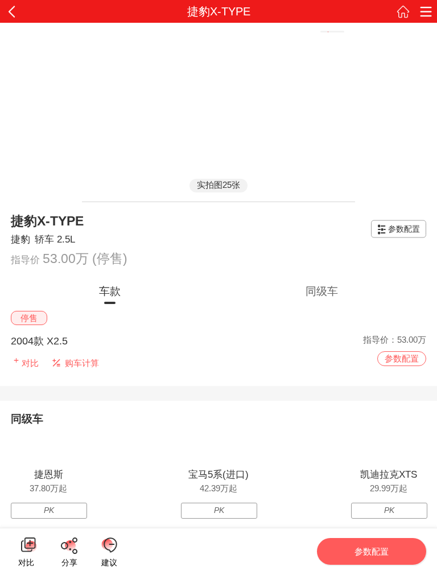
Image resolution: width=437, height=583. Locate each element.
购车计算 (82, 363)
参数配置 (404, 228)
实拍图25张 (218, 185)
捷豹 (20, 239)
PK (49, 510)
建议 (109, 545)
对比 (26, 561)
